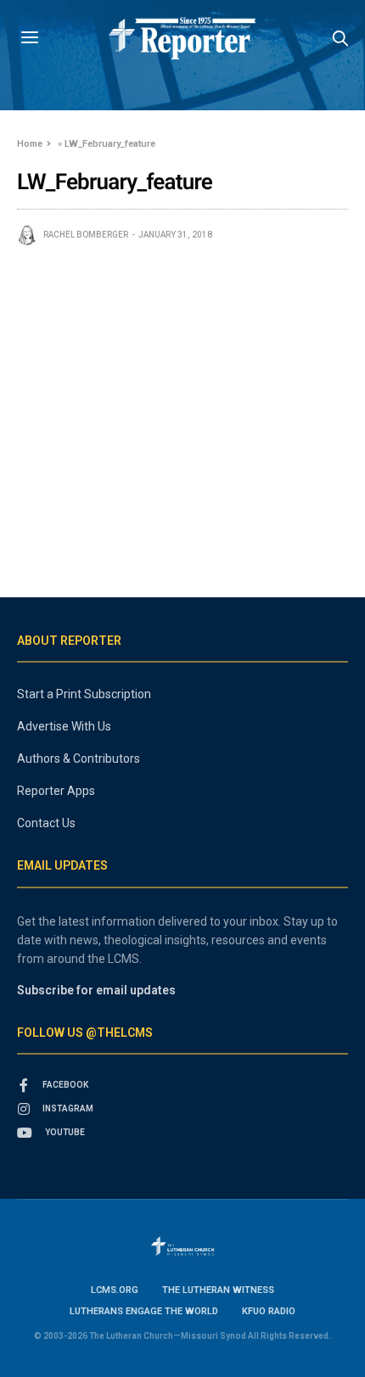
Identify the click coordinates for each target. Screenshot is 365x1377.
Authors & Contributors (78, 758)
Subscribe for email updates (96, 990)
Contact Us (46, 823)
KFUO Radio (268, 1311)
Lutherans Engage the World (144, 1311)
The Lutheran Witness (218, 1290)
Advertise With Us (64, 726)
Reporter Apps (56, 791)
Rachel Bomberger (85, 234)
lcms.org (114, 1290)
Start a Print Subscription (84, 694)
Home (29, 143)
